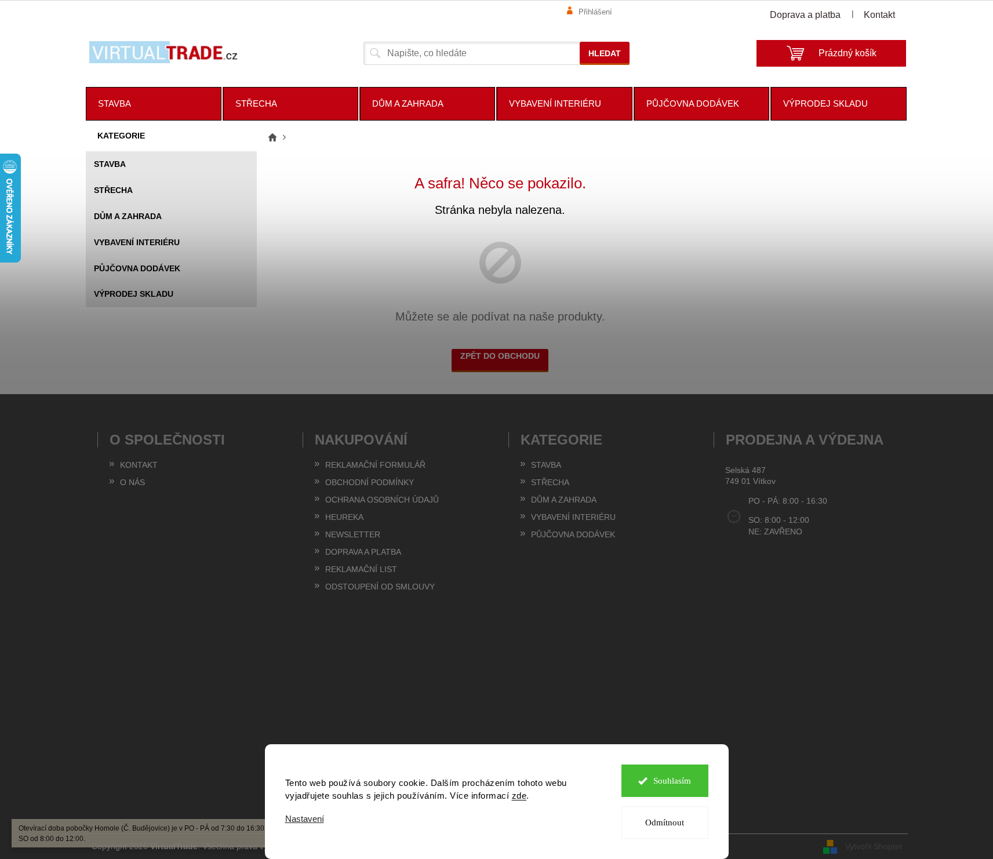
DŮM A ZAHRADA (128, 216)
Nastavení (304, 818)
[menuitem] (153, 104)
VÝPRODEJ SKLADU (133, 294)
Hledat (604, 53)
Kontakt (879, 15)
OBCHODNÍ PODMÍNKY (369, 482)
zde (519, 795)
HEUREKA (344, 517)
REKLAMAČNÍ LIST (361, 569)
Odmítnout (664, 822)
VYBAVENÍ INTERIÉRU (137, 242)
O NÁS (132, 482)
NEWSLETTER (352, 534)
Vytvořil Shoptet (873, 845)
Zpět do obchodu (500, 356)
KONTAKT (139, 464)
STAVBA (110, 164)
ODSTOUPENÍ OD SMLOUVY (380, 586)
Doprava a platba (805, 15)
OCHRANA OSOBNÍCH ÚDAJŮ (382, 499)
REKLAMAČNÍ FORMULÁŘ (375, 464)
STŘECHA (113, 190)
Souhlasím (672, 780)
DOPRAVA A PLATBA (363, 551)
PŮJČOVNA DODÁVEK (137, 268)
